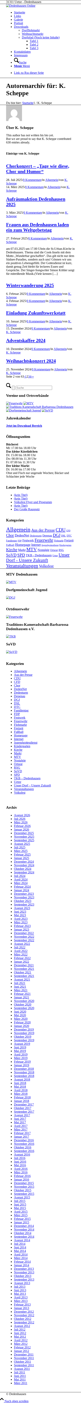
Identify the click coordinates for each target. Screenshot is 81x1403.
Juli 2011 (19, 1372)
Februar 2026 (22, 826)
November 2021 (24, 968)
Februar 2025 (22, 854)
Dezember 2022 (24, 933)
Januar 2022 (21, 961)
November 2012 (24, 1315)
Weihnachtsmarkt (32, 34)
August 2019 (22, 1043)
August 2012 (22, 1326)
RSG (61, 550)
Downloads (21, 26)
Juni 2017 (20, 1118)
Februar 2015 (22, 1218)
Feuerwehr (44, 540)
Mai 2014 (20, 1251)
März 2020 (21, 1018)
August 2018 (22, 1079)
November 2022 (24, 936)
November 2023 (24, 897)
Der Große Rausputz (27, 509)
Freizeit (69, 540)
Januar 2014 (21, 1265)
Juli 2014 (19, 1243)
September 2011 (24, 1365)
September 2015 (24, 1193)
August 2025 (22, 843)
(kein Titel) (21, 495)
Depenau (47, 535)
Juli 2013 (19, 1286)
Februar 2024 (22, 886)
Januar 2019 (21, 1065)
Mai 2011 (20, 1379)
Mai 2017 (20, 1122)
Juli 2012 (19, 1329)
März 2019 (21, 1058)
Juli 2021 (19, 983)
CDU (60, 529)
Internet (36, 544)
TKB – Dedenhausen (27, 778)
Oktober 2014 (22, 1233)
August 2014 (22, 1240)
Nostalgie (43, 550)
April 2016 (21, 1168)
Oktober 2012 (22, 1318)
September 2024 (24, 872)
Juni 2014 (20, 1247)
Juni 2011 (20, 1376)
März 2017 (21, 1129)
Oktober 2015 (22, 1190)
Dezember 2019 (24, 1029)
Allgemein (51, 180)
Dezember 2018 (24, 1068)
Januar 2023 (21, 929)
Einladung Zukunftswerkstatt (35, 312)
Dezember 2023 (24, 893)
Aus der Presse (43, 530)
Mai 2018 (20, 1086)
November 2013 (24, 1272)
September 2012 (24, 1322)
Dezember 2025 (24, 833)
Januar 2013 (21, 1308)
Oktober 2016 (22, 1147)
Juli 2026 (19, 818)
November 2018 (24, 1072)
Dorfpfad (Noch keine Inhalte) (41, 37)
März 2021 (21, 990)
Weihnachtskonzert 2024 (31, 360)
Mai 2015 (20, 1208)
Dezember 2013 (24, 1268)
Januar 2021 (21, 997)
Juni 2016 (20, 1161)
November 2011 (24, 1358)
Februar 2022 (22, 958)
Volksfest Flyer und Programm (33, 502)
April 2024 (21, 879)
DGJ (56, 535)
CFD (68, 531)
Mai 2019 (20, 1051)
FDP (20, 541)
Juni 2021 (20, 986)
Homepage (22, 545)
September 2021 (24, 976)
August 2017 (22, 1115)
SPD (21, 555)
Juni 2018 (20, 1083)
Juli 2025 (19, 847)
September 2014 (24, 1236)
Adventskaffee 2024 (25, 340)
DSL (63, 535)
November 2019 (24, 1033)
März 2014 (21, 1258)
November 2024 (24, 865)
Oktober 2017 (22, 1108)
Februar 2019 (22, 1061)
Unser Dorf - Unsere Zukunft (38, 557)
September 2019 (24, 1040)
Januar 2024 (21, 890)
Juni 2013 (20, 1290)
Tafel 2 (34, 44)
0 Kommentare (32, 180)
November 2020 (24, 1001)
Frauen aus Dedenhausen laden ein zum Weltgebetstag (37, 227)
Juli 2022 (19, 947)
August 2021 (22, 979)
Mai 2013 (20, 1293)
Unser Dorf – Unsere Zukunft (32, 785)
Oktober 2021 (22, 972)
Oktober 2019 (22, 1036)
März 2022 (21, 954)
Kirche (11, 549)
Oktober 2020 (22, 1004)
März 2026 (21, 822)
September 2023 (24, 904)
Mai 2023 (20, 915)
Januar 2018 (21, 1101)
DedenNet (22, 535)
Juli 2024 (19, 876)
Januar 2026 (21, 829)
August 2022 (22, 943)
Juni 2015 (20, 1204)
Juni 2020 (20, 1011)
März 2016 (21, 1172)
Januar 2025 (21, 858)
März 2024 (21, 883)
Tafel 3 (34, 48)
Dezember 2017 (24, 1104)
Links (17, 16)
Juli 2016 (19, 1158)
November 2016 (24, 1143)
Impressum (21, 55)
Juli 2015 (19, 1201)
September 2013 (24, 1279)
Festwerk (28, 540)
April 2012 (21, 1340)
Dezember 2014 (24, 1226)
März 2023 (21, 922)
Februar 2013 (22, 1304)
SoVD (11, 555)
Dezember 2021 (24, 965)
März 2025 (21, 851)
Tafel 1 (34, 41)
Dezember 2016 (24, 1140)
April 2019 (21, 1054)
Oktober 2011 (22, 1361)
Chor (10, 535)
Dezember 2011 (24, 1354)
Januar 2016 (21, 1179)
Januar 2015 (21, 1222)
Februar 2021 (22, 993)
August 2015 (22, 1197)
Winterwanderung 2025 (30, 285)
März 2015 (21, 1215)
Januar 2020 (21, 1026)
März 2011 (20, 1383)
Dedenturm (36, 535)
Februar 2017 (22, 1133)
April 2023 (21, 918)
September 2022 (24, 940)
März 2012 (21, 1343)
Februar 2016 (22, 1176)
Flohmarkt (59, 540)
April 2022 (21, 951)
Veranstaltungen (22, 565)
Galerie (18, 19)
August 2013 (22, 1283)
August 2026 (22, 815)
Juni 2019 (20, 1047)
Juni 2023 (20, 911)
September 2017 (24, 1111)
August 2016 (22, 1154)
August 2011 (22, 1368)
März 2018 (21, 1093)
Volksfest (46, 566)
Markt (22, 550)
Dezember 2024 (24, 861)
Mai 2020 (20, 1015)
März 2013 (21, 1301)
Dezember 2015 (24, 1183)
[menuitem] (44, 60)
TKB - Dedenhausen (39, 555)
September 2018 (24, 1076)
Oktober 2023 (22, 901)
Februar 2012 (22, 1347)
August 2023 (22, 908)
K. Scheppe (13, 332)
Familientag (11, 540)
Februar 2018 (22, 1097)
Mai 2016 (20, 1165)
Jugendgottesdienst (50, 545)
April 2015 (21, 1211)
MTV (31, 549)
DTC (69, 535)
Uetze (55, 555)
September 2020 (24, 1008)
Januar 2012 (21, 1351)
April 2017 (21, 1126)
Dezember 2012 (24, 1311)
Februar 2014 (22, 1261)
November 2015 (24, 1186)
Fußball (10, 544)
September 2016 (24, 1151)
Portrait (18, 23)
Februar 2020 (22, 1022)
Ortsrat (54, 550)
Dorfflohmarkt (31, 30)
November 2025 (24, 836)
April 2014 (21, 1254)
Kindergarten (65, 545)
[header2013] (20, 5)
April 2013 (21, 1297)
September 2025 (24, 840)
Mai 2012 (20, 1336)
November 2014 (24, 1229)
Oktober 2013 (22, 1276)
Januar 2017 (21, 1136)
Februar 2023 (22, 926)
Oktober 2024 (22, 868)
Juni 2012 (20, 1333)
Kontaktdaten (22, 51)
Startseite (19, 12)
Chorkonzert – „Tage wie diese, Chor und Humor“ (37, 168)
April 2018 (21, 1090)
